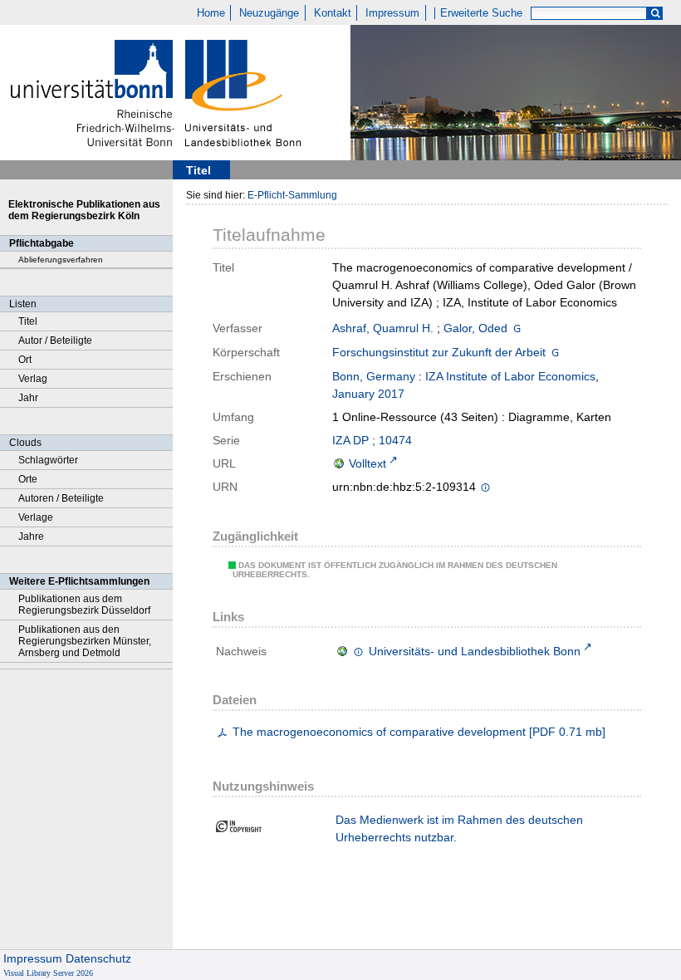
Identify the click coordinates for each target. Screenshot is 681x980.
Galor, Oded (475, 328)
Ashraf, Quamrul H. (383, 328)
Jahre (31, 536)
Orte (27, 479)
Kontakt (332, 13)
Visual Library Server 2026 (48, 973)
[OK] (655, 13)
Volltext (367, 463)
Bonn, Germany (373, 376)
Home (211, 13)
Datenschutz (98, 958)
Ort (25, 359)
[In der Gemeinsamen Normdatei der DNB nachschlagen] (517, 328)
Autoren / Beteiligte (61, 498)
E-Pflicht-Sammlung (292, 195)
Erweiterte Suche (481, 13)
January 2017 (368, 393)
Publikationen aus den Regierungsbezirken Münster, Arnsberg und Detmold (84, 641)
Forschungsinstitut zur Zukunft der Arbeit (439, 352)
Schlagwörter (48, 460)
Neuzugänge (269, 13)
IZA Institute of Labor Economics (510, 376)
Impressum (392, 13)
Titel (27, 321)
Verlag (32, 379)
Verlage (35, 517)
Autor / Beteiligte (55, 340)
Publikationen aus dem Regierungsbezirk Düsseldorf (84, 604)
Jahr (28, 398)
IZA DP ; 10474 (372, 440)
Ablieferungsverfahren (60, 259)
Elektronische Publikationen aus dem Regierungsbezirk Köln (84, 210)
